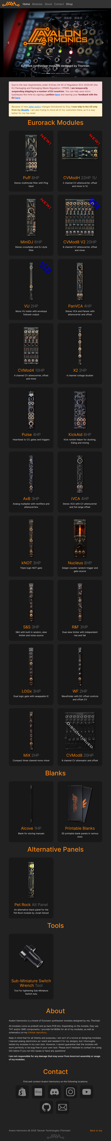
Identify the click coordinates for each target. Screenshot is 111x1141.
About (48, 4)
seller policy (35, 106)
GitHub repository (37, 1032)
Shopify (25, 110)
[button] (8, 42)
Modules (37, 4)
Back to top (96, 1130)
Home (27, 4)
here (57, 94)
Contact (59, 4)
